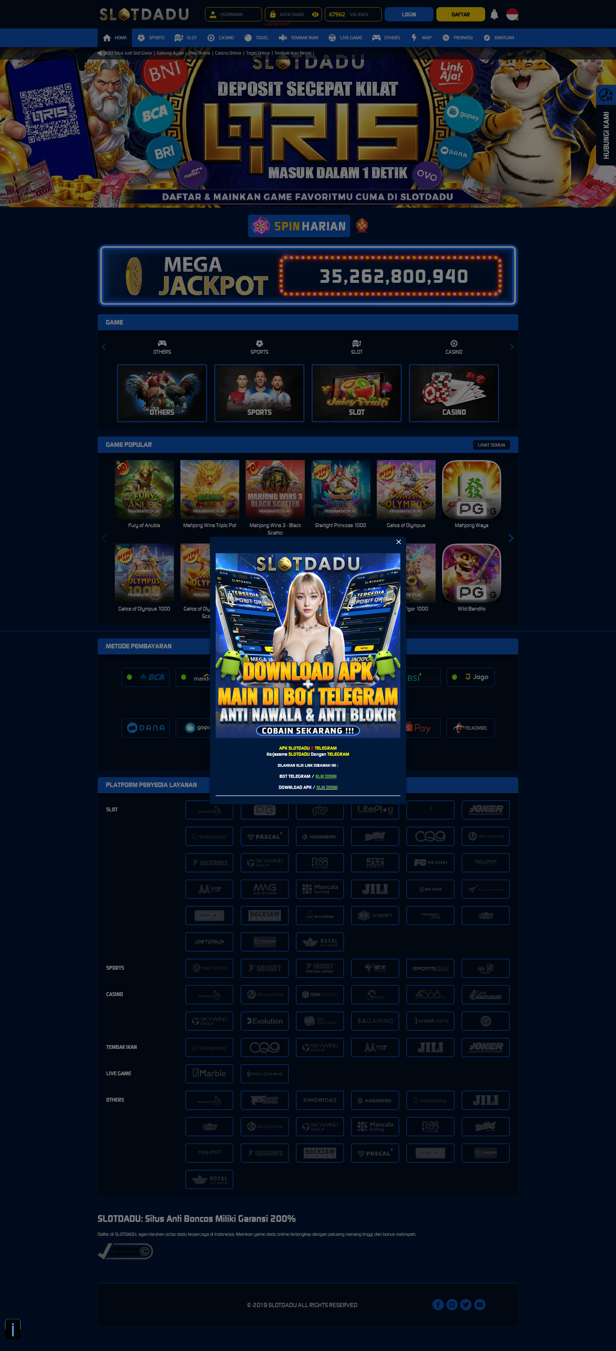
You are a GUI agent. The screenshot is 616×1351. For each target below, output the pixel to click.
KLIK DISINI (326, 776)
